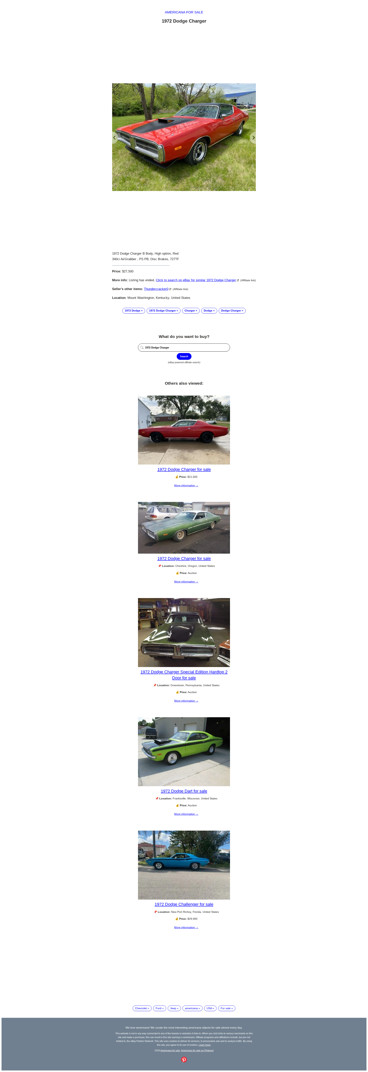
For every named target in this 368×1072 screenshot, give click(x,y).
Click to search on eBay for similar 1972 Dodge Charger (196, 280)
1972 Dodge (132, 310)
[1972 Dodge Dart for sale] (184, 785)
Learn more (205, 1045)
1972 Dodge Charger (162, 310)
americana (191, 1008)
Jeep (173, 1008)
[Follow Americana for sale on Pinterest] (184, 1061)
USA (209, 1008)
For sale (226, 1008)
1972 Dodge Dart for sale (184, 791)
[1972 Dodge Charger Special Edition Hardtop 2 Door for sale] (184, 666)
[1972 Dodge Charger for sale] (184, 463)
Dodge (208, 310)
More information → (186, 485)
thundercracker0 (156, 289)
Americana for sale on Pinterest (197, 1050)
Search (184, 356)
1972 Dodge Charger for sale (184, 469)
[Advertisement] (184, 54)
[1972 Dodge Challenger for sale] (184, 898)
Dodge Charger (231, 310)
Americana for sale (184, 12)
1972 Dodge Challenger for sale (184, 904)
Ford (158, 1008)
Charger (190, 310)
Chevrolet (141, 1008)
